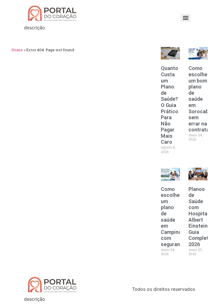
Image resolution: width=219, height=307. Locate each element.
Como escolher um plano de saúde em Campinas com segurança (173, 216)
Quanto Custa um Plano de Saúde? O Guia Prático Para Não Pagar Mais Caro (169, 105)
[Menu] (186, 18)
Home (17, 49)
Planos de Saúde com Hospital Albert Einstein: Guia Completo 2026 (200, 216)
